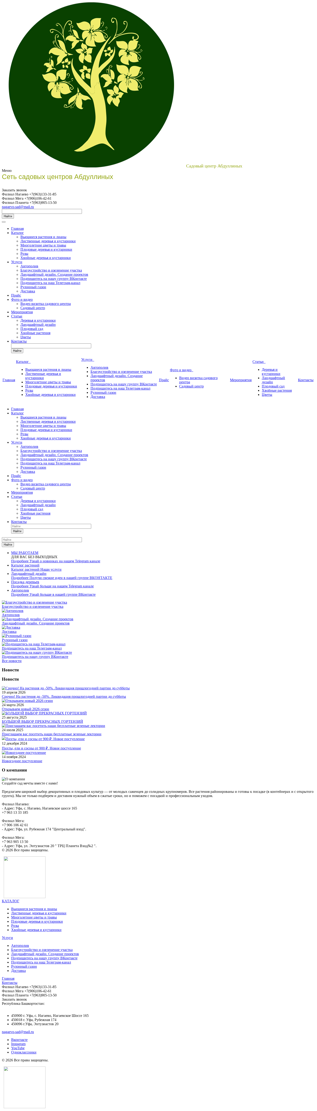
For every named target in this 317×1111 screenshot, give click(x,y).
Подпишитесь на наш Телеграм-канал (50, 283)
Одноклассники (23, 1052)
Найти (8, 216)
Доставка (27, 291)
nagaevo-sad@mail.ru (18, 207)
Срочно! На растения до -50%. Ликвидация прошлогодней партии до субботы (64, 696)
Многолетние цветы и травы (43, 245)
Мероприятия (22, 312)
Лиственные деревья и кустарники (48, 241)
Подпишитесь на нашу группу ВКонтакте (53, 279)
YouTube (18, 1048)
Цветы (25, 337)
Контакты (19, 341)
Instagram (18, 1044)
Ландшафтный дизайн (38, 325)
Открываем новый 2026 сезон (25, 709)
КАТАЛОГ (10, 901)
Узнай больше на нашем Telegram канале (61, 586)
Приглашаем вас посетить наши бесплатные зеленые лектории (51, 734)
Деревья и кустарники (38, 320)
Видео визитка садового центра (45, 304)
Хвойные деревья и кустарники (45, 258)
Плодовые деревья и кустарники (46, 249)
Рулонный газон (33, 287)
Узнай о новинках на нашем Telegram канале (64, 561)
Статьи (16, 316)
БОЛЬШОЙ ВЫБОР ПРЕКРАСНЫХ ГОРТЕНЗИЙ (42, 722)
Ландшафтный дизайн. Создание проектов (54, 274)
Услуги (16, 262)
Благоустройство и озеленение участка (51, 270)
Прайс (16, 295)
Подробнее (20, 561)
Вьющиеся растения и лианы (43, 237)
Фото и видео (22, 299)
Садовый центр (32, 308)
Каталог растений (25, 569)
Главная (17, 229)
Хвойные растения (35, 333)
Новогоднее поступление (22, 761)
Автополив (29, 266)
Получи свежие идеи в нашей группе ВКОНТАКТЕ (70, 578)
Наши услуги (50, 569)
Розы (24, 254)
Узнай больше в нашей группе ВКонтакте (62, 594)
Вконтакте (19, 1040)
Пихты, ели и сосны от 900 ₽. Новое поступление (41, 748)
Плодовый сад (31, 329)
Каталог (17, 233)
